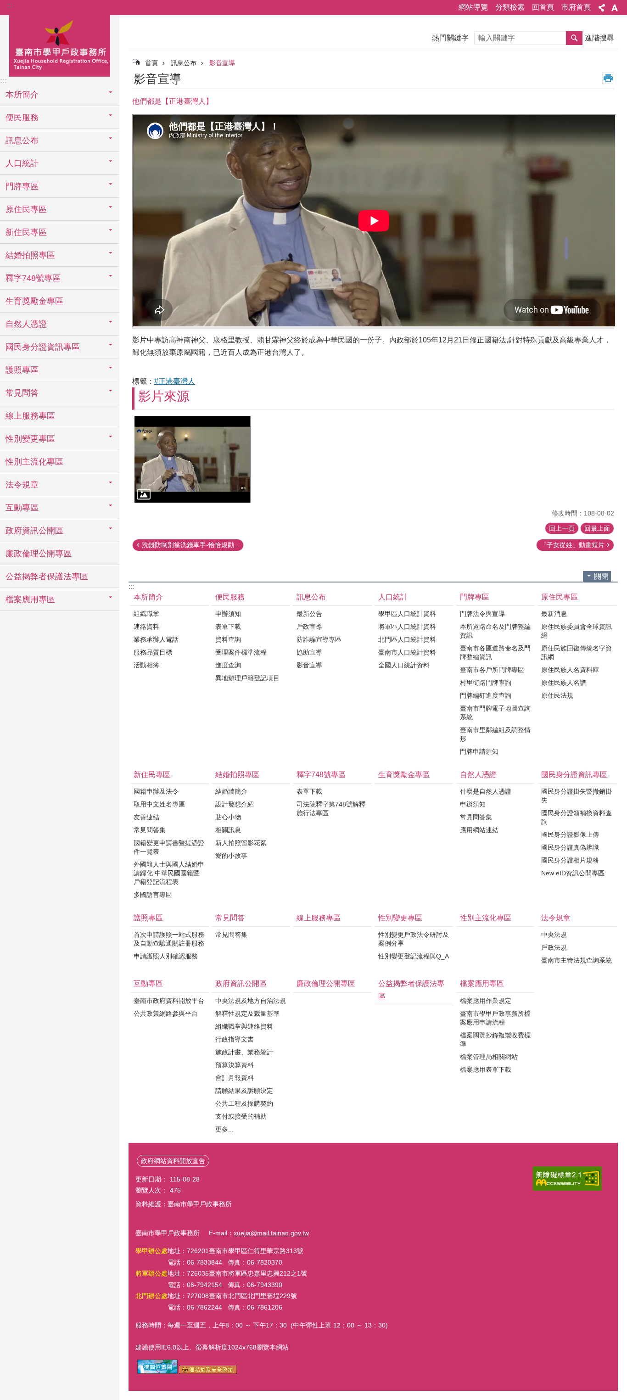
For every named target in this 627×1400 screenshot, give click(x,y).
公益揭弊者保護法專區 (47, 576)
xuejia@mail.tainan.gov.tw (271, 1233)
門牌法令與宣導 (482, 613)
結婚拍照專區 (237, 774)
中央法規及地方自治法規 (250, 1000)
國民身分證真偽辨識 (570, 847)
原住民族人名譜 (563, 682)
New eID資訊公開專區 (573, 873)
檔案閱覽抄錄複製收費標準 (495, 1039)
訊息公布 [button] (22, 140)
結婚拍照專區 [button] (30, 255)
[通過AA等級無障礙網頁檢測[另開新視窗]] (567, 1178)
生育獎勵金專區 (34, 301)
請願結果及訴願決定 (244, 1090)
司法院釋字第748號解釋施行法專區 (331, 809)
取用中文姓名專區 (159, 804)
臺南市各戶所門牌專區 (492, 669)
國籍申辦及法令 (156, 791)
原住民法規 (557, 695)
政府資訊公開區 (241, 983)
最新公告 (309, 613)
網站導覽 (473, 7)
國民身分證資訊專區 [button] (43, 347)
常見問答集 (150, 830)
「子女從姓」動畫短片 (572, 545)
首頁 (151, 63)
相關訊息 (228, 830)
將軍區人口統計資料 (407, 626)
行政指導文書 (234, 1039)
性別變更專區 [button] (30, 438)
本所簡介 (148, 597)
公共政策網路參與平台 (166, 1013)
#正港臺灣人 (174, 381)
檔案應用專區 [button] (30, 599)
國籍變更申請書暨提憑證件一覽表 (169, 847)
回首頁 (543, 7)
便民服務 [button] (22, 117)
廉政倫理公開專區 (39, 553)
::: (9, 5)
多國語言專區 (153, 894)
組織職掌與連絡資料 (244, 1026)
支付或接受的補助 (241, 1116)
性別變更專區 (400, 918)
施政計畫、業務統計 (244, 1052)
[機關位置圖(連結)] (157, 1371)
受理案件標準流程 (241, 652)
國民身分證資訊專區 (574, 774)
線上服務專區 (30, 415)
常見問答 (230, 918)
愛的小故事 (231, 855)
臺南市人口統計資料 (407, 652)
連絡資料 (146, 626)
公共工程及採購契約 (244, 1103)
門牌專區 (474, 597)
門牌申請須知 (479, 751)
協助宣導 (309, 652)
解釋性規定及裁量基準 (247, 1013)
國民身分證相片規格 (570, 860)
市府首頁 (576, 7)
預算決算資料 (234, 1065)
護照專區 (148, 918)
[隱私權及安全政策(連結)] (208, 1371)
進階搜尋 (599, 38)
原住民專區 (559, 597)
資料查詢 (228, 639)
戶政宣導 (309, 626)
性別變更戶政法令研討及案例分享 (413, 939)
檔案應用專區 (482, 983)
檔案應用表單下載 (485, 1069)
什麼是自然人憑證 (485, 791)
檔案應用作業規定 (485, 1000)
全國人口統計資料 (404, 665)
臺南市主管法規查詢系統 (576, 960)
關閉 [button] (601, 576)
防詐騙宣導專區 (319, 639)
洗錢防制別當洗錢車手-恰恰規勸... (191, 545)
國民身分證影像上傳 (570, 834)
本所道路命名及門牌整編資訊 (495, 631)
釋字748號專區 (321, 774)
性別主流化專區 (34, 461)
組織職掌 (146, 613)
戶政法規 (554, 947)
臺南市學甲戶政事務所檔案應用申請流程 (495, 1018)
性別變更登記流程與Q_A (413, 956)
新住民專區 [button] (26, 232)
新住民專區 (152, 774)
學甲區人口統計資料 (407, 613)
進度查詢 (228, 665)
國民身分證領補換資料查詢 (576, 817)
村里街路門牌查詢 (485, 682)
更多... (224, 1129)
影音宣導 (222, 63)
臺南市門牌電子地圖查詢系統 (495, 713)
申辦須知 (228, 613)
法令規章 (556, 918)
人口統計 (393, 597)
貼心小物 (228, 817)
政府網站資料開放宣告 (173, 1161)
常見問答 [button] (22, 393)
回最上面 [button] (597, 528)
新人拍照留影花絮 (241, 842)
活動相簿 (146, 665)
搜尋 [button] (574, 38)
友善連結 (146, 817)
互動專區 (148, 983)
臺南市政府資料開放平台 (169, 1000)
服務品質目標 (153, 652)
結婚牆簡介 (231, 791)
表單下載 (228, 626)
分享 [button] (601, 7)
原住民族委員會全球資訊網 (576, 631)
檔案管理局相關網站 (489, 1056)
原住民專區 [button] (26, 209)
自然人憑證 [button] (26, 324)
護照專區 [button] (22, 370)
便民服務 (230, 597)
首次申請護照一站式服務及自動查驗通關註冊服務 (169, 939)
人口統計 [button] (22, 163)
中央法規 (554, 934)
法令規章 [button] (22, 484)
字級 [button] (614, 7)
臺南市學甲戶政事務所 (59, 44)
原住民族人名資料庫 (570, 669)
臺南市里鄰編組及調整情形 (495, 734)
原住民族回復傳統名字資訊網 (576, 652)
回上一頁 (562, 528)
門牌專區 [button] (22, 186)
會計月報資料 (234, 1077)
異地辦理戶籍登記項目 (247, 678)
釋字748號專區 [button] (33, 278)
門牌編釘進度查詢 (485, 695)
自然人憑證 (478, 774)
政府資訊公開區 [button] (34, 530)
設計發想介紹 (234, 804)
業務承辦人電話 (156, 639)
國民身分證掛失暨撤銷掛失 (576, 796)
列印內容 (608, 78)
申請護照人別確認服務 (166, 956)
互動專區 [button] (22, 507)
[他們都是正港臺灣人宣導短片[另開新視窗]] (192, 459)
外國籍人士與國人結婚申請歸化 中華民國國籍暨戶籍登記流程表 (169, 873)
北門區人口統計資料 (407, 639)
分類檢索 (510, 7)
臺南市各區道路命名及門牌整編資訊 (495, 652)
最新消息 (554, 613)
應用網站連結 (479, 830)
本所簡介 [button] (22, 94)
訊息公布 (183, 63)
